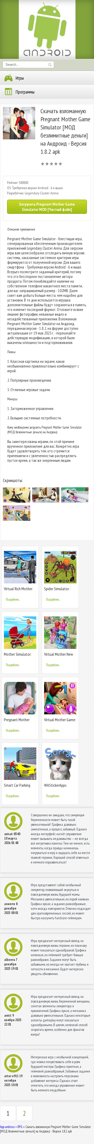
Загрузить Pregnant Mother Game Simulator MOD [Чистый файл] (47, 206)
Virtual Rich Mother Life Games (18, 591)
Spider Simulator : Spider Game (57, 591)
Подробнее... (13, 599)
